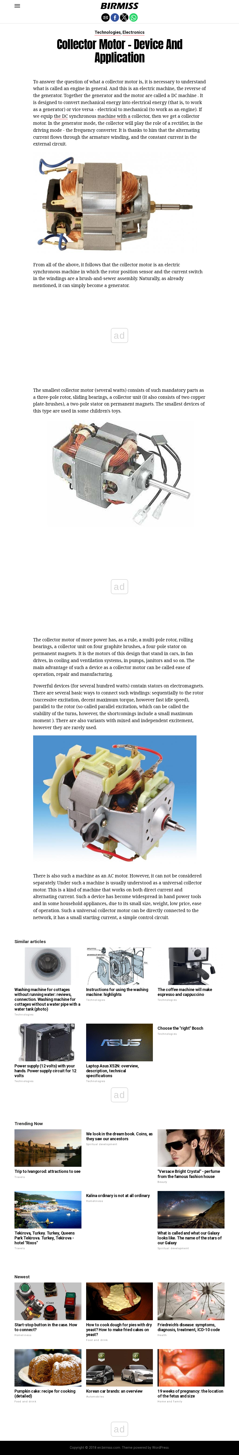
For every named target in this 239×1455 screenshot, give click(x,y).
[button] (17, 5)
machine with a (114, 116)
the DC (61, 116)
